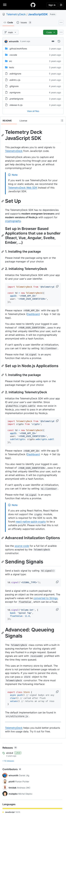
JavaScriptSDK (38, 14)
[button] (57, 286)
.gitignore (14, 86)
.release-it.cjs (15, 105)
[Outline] (62, 120)
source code (22, 545)
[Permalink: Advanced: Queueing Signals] (3, 633)
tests (11, 67)
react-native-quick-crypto (31, 521)
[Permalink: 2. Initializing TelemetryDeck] (3, 269)
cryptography (13, 220)
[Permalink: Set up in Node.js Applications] (3, 366)
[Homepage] (33, 4)
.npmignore (14, 92)
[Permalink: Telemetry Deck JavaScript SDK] (3, 135)
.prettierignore (16, 98)
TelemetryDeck (16, 14)
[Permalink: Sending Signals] (3, 562)
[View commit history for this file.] (59, 41)
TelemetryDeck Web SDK (22, 187)
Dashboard (33, 314)
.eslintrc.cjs (14, 80)
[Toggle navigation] (4, 4)
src (10, 61)
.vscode (13, 55)
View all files (33, 111)
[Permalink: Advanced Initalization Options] (3, 538)
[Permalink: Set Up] (3, 201)
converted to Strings (45, 598)
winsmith (14, 41)
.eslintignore (15, 73)
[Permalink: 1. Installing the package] (3, 252)
